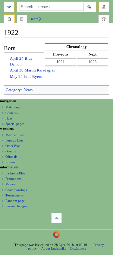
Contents (11, 113)
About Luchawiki (53, 248)
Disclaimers (78, 248)
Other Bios (12, 146)
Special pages (14, 124)
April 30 (17, 70)
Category (13, 90)
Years (28, 90)
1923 (92, 62)
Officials (11, 156)
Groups (10, 151)
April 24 (17, 58)
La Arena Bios (15, 173)
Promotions (13, 178)
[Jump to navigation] (9, 7)
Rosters (10, 162)
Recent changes (16, 206)
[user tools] (104, 7)
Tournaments (14, 195)
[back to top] (56, 218)
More (34, 19)
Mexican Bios (14, 135)
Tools (104, 19)
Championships (16, 190)
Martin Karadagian (40, 70)
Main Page (12, 107)
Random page (15, 200)
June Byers (33, 77)
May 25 (16, 77)
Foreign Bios (14, 140)
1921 (60, 62)
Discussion (22, 19)
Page (9, 19)
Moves (10, 184)
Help (8, 118)
